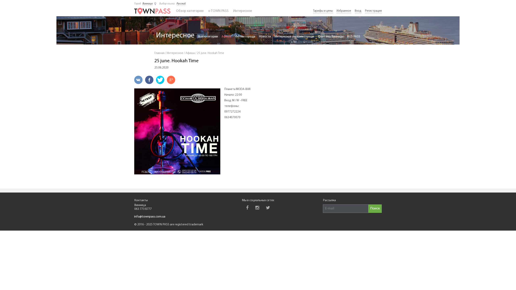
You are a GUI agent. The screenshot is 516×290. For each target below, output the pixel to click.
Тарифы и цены (323, 10)
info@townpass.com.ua (149, 216)
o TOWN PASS (218, 11)
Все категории (208, 36)
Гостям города (245, 36)
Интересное (242, 11)
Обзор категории (190, 11)
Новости (265, 36)
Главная (159, 53)
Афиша (226, 36)
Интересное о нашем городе (294, 36)
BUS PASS (353, 36)
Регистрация (373, 10)
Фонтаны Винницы (330, 36)
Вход (358, 10)
